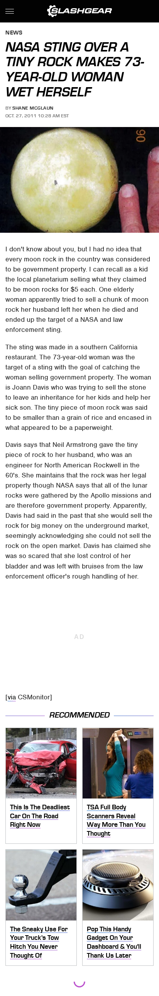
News (13, 33)
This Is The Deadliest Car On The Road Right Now (40, 815)
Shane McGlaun (33, 108)
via (12, 697)
